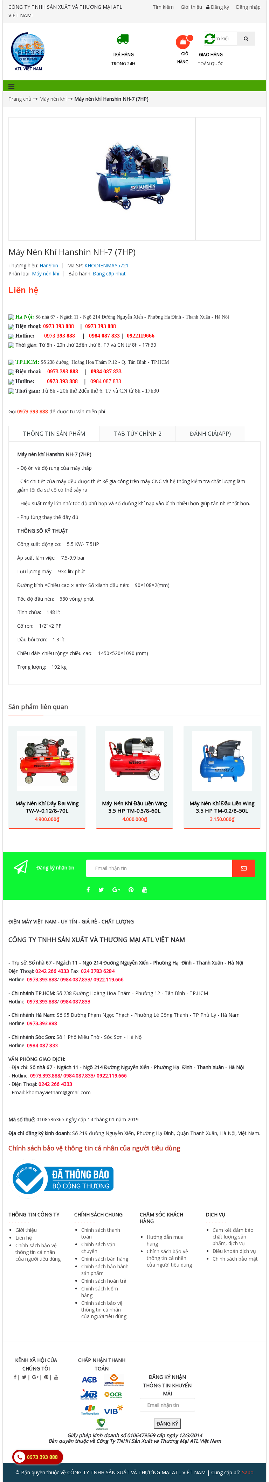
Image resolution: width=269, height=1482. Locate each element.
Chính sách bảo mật (235, 1258)
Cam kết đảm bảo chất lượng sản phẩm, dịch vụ (233, 1237)
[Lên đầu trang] (249, 1457)
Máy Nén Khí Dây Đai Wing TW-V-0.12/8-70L (47, 807)
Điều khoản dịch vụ (234, 1251)
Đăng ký (220, 7)
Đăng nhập (248, 7)
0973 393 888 (32, 411)
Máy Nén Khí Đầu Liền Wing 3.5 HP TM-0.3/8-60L (134, 807)
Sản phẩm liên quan (38, 706)
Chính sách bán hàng (104, 1258)
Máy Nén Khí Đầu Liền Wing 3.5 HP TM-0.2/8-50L (222, 807)
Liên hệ (23, 1237)
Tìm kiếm (163, 7)
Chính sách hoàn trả (103, 1280)
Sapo (248, 1472)
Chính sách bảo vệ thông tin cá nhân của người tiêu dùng (38, 1252)
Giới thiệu (191, 7)
